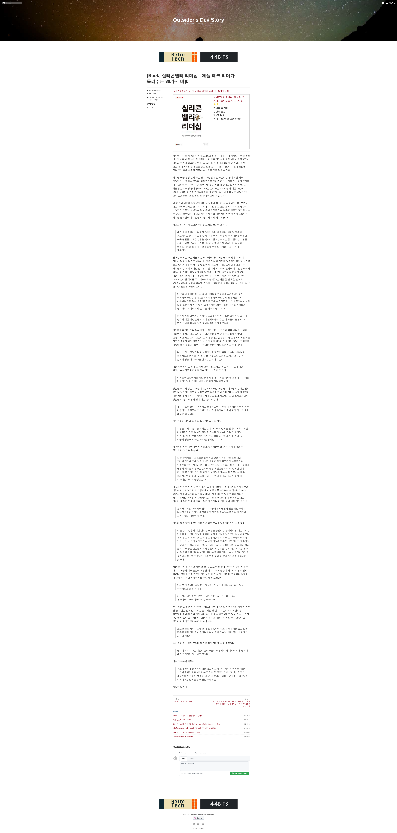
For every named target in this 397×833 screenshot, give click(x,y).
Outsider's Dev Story (198, 20)
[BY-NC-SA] (152, 104)
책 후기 (152, 97)
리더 (150, 100)
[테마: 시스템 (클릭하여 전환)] (383, 3)
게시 (152, 107)
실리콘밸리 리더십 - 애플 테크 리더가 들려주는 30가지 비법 (201, 91)
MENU (391, 3)
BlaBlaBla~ (153, 94)
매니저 (156, 100)
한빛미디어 (160, 97)
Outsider (201, 828)
